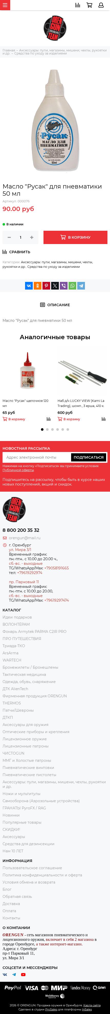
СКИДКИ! (11, 829)
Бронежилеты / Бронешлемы (30, 667)
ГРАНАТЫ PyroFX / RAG (24, 808)
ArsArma (10, 653)
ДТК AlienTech (15, 689)
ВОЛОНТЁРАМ (16, 624)
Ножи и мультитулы (21, 793)
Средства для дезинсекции (28, 844)
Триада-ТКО (14, 646)
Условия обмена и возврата (29, 882)
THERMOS (12, 703)
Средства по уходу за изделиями (53, 267)
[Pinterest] (46, 286)
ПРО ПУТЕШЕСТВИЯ (22, 638)
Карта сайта (92, 1005)
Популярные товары (22, 822)
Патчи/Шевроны (18, 710)
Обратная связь (17, 896)
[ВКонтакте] (29, 286)
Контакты (11, 918)
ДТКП (8, 717)
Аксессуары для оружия (25, 724)
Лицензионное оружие (25, 739)
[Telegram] (81, 286)
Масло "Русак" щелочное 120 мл (25, 403)
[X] (55, 286)
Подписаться (89, 457)
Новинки (11, 815)
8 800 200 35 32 (21, 530)
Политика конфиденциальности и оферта (42, 875)
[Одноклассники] (37, 286)
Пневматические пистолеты (29, 775)
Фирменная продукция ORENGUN (35, 696)
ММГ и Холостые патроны (27, 760)
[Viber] (64, 286)
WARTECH (12, 660)
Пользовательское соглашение (32, 868)
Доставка (11, 903)
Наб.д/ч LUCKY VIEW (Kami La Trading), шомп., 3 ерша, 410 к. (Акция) (81, 404)
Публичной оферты (18, 470)
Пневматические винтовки (28, 767)
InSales (87, 1009)
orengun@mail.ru (24, 538)
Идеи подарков (17, 617)
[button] (42, 429)
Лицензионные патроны (26, 746)
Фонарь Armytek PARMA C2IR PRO (35, 631)
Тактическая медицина (24, 674)
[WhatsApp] (72, 286)
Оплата (9, 911)
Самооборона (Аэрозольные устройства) (41, 801)
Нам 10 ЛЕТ (13, 851)
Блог (7, 889)
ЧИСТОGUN (13, 753)
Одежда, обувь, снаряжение (29, 681)
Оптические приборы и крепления (36, 732)
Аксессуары (14, 836)
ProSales (51, 1009)
